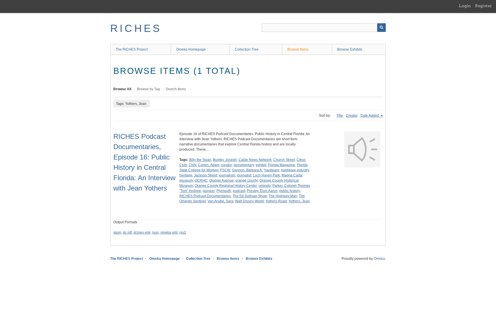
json (155, 232)
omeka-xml (169, 232)
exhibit (261, 165)
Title (339, 116)
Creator (352, 116)
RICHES (136, 28)
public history (289, 191)
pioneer (209, 191)
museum (186, 180)
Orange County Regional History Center (226, 186)
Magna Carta (292, 175)
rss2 (182, 232)
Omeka (379, 259)
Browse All (122, 89)
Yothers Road (276, 201)
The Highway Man (283, 196)
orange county (246, 180)
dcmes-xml (141, 232)
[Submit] (381, 27)
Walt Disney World (249, 201)
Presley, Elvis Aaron (262, 191)
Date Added (370, 116)
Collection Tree (247, 49)
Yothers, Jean (299, 201)
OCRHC (201, 180)
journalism (227, 175)
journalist (244, 175)
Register (483, 5)
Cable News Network (255, 160)
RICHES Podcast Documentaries (205, 196)
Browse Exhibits (349, 49)
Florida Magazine (281, 165)
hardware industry (295, 170)
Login (465, 5)
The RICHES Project (132, 49)
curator (226, 165)
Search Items (176, 89)
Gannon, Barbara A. (247, 170)
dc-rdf (127, 232)
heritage (185, 175)
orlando (265, 186)
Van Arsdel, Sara (220, 201)
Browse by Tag (148, 89)
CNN (192, 165)
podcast (239, 191)
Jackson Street (205, 175)
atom (117, 232)
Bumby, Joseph (225, 160)
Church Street (284, 160)
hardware (271, 170)
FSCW (225, 170)
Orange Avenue (221, 180)
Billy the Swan (200, 160)
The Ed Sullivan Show (249, 196)
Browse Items (297, 49)
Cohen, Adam (208, 165)
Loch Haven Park (266, 175)
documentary (244, 165)
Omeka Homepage (191, 49)
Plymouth (223, 191)
